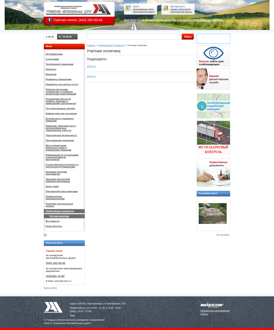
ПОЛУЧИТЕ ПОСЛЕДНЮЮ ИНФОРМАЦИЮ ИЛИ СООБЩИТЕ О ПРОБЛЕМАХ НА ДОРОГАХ (173, 20)
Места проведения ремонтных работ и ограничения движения (58, 147)
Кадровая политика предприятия (56, 173)
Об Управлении (54, 54)
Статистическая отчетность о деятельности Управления (62, 166)
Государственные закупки (60, 108)
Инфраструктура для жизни (61, 113)
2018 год (91, 76)
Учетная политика (59, 216)
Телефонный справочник (59, 64)
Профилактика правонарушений (55, 197)
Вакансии (51, 74)
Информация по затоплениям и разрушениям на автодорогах (62, 157)
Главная (91, 45)
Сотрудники (52, 59)
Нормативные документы (60, 211)
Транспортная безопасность (61, 135)
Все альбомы (223, 235)
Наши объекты (54, 226)
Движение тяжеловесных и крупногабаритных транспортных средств (61, 128)
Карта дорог (52, 186)
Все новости (52, 221)
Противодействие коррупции (62, 191)
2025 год (91, 66)
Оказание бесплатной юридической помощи (58, 180)
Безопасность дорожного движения (60, 120)
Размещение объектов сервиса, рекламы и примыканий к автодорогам (61, 101)
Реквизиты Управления (58, 79)
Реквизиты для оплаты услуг (62, 84)
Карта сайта (50, 287)
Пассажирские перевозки (60, 140)
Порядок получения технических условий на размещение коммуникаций (61, 91)
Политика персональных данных (59, 205)
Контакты (51, 69)
